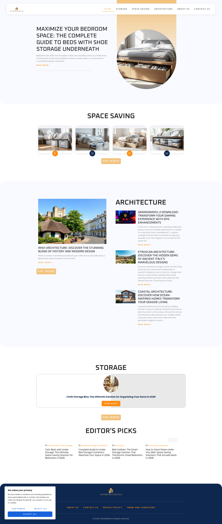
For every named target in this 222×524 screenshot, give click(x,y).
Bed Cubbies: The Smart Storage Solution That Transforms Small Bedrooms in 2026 (94, 453)
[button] (37, 389)
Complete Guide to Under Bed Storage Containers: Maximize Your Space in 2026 (60, 452)
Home (107, 9)
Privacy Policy (112, 507)
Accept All (30, 514)
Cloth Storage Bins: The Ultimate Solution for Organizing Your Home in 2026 (111, 396)
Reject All (40, 509)
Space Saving (141, 9)
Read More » (43, 65)
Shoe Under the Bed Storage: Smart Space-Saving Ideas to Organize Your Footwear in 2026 (161, 453)
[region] (30, 502)
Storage (121, 9)
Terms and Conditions (141, 507)
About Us (183, 9)
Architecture (163, 9)
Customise (18, 509)
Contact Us (202, 9)
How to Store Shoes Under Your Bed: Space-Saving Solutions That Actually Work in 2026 (127, 453)
